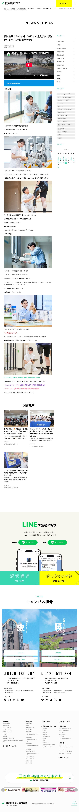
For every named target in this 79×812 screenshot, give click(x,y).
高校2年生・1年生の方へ (65, 728)
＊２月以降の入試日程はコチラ (13, 288)
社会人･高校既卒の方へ (65, 730)
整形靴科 (59, 72)
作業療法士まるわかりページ (33, 740)
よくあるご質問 (64, 721)
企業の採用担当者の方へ (65, 738)
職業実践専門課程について (9, 738)
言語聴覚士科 (60, 62)
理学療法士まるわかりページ (33, 734)
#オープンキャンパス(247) (64, 97)
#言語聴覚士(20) (62, 118)
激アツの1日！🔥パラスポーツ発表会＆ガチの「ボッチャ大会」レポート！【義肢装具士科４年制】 (16, 431)
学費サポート (46, 743)
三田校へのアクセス (7, 732)
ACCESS (21, 653)
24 (58, 162)
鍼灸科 (58, 45)
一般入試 (45, 734)
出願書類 (45, 738)
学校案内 (6, 721)
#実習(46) (60, 103)
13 (66, 159)
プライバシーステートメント (66, 747)
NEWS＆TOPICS (63, 745)
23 (73, 160)
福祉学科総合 (29, 761)
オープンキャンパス (10, 746)
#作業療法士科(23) (62, 115)
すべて (58, 82)
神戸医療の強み (6, 723)
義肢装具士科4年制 (9, 45)
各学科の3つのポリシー (48, 747)
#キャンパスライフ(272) (64, 94)
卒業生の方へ (62, 736)
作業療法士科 (60, 58)
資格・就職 (46, 721)
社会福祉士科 (60, 51)
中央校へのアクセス (7, 730)
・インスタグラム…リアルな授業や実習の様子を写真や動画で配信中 (24, 385)
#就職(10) (60, 135)
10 (58, 159)
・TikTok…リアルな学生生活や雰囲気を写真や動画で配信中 (21, 389)
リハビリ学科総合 (30, 759)
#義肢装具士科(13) (62, 132)
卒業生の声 (5, 734)
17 (58, 160)
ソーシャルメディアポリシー (66, 751)
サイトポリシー (63, 749)
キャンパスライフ (7, 728)
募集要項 (45, 728)
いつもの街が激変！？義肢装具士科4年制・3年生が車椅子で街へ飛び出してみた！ (16, 472)
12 (63, 159)
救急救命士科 (60, 65)
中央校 (58, 75)
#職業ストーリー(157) (63, 100)
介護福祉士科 (60, 41)
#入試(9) (60, 138)
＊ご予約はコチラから (10, 333)
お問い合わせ (64, 757)
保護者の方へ (62, 734)
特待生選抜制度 (46, 736)
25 (60, 162)
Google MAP (20, 659)
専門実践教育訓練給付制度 (49, 745)
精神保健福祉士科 (61, 48)
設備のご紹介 (6, 726)
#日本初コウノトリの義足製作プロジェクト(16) (65, 125)
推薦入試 (45, 732)
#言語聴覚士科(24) (62, 112)
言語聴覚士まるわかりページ (33, 746)
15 (71, 159)
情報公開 (5, 736)
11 (60, 159)
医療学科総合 (29, 763)
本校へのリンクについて (65, 753)
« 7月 (58, 167)
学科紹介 (29, 721)
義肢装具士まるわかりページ (33, 754)
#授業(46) (60, 106)
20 (66, 160)
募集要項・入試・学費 (50, 726)
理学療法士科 (60, 55)
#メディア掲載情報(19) (63, 121)
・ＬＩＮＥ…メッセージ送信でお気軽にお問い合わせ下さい (22, 377)
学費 (44, 741)
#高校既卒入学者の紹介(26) (65, 109)
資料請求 (63, 3)
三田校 (5, 444)
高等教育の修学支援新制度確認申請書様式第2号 (13, 741)
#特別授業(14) (61, 129)
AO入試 (44, 730)
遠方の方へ (62, 732)
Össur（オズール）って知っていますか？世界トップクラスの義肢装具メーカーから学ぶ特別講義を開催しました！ (42, 432)
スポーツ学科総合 (30, 757)
